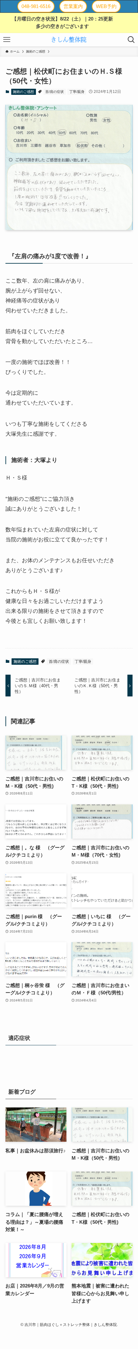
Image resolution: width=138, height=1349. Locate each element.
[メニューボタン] (6, 39)
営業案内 (73, 6)
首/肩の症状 (54, 92)
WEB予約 (106, 6)
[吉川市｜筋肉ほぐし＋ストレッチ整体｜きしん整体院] (69, 39)
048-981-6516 (36, 6)
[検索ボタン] (131, 39)
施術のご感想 (23, 92)
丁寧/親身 (76, 92)
